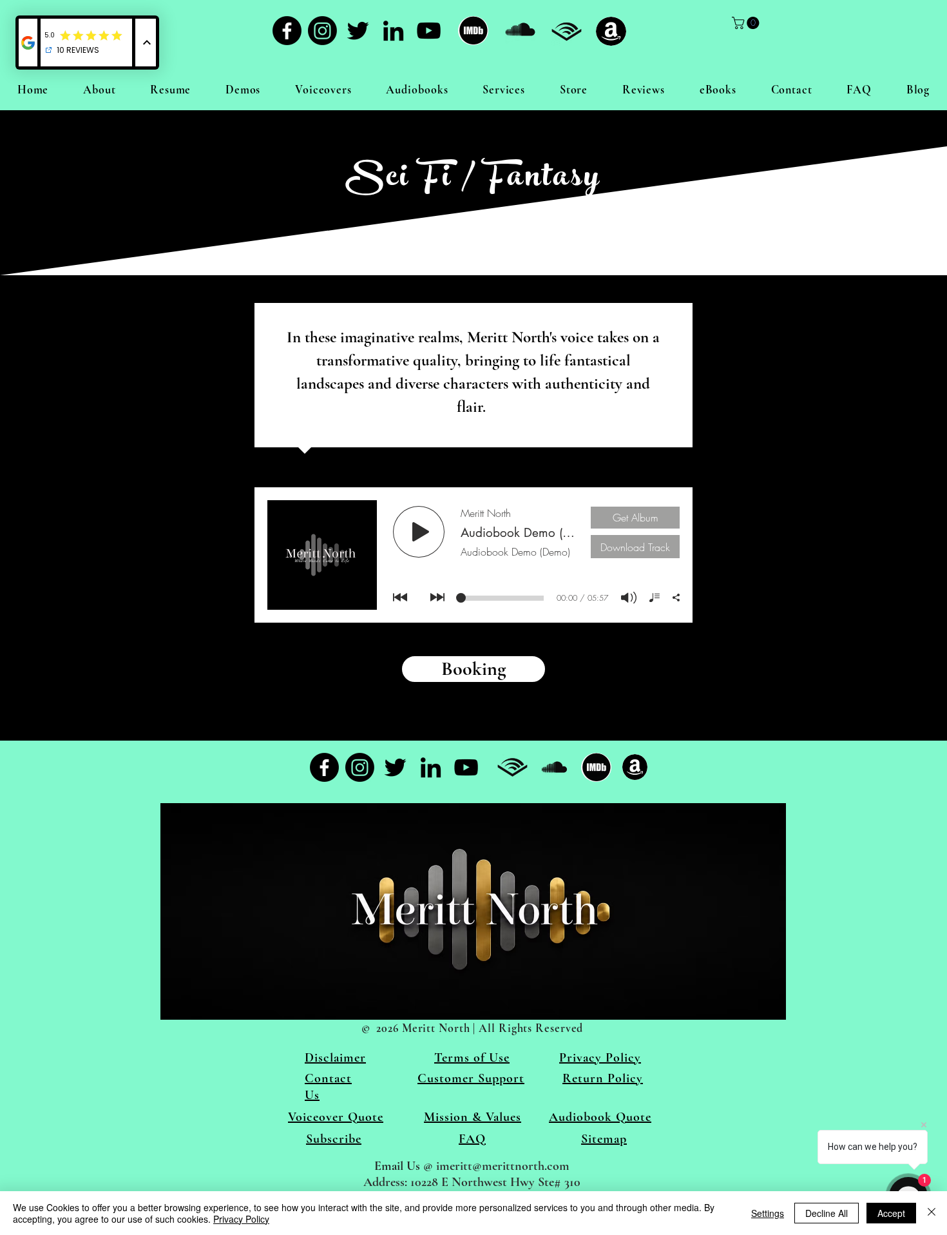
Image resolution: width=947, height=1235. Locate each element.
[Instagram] (322, 30)
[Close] (931, 1213)
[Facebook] (287, 30)
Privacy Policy (241, 1218)
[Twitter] (357, 30)
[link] (747, 23)
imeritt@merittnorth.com (502, 1166)
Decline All (826, 1213)
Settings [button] (767, 1213)
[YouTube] (428, 30)
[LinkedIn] (393, 30)
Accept (891, 1213)
